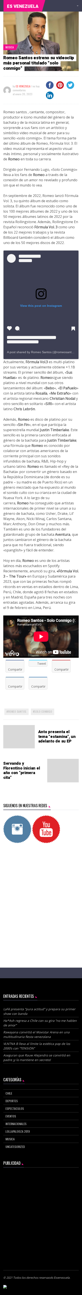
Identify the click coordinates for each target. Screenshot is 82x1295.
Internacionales (15, 1123)
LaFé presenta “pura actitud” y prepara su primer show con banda (39, 1011)
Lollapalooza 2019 (17, 1131)
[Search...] (77, 6)
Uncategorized (15, 1146)
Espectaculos (14, 1108)
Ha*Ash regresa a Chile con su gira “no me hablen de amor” (40, 1023)
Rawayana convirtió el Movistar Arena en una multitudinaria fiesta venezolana (36, 1034)
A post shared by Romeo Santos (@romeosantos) (41, 352)
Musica (9, 47)
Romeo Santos (17, 711)
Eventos (10, 1116)
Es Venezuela (22, 6)
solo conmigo (43, 711)
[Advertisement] (41, 894)
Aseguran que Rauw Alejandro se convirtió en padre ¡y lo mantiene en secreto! (36, 1057)
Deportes (11, 1100)
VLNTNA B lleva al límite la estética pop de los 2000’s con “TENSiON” (36, 1046)
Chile (8, 1093)
